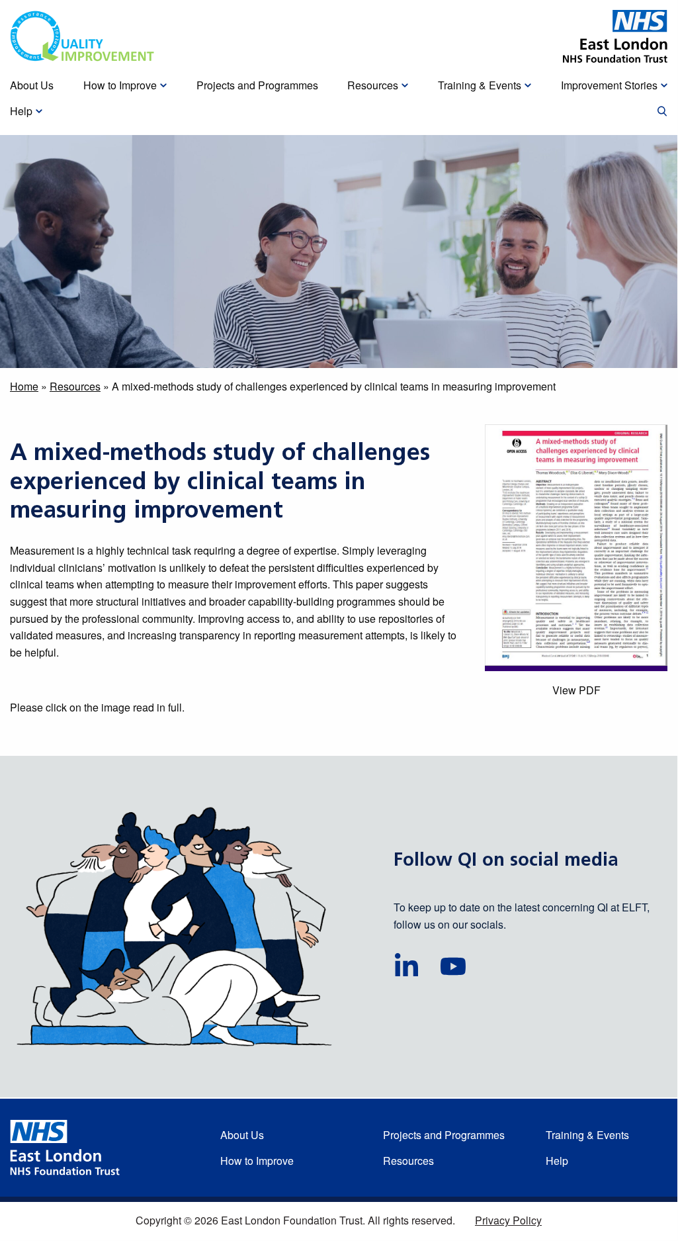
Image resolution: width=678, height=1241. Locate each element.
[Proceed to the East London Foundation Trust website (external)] (615, 36)
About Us (242, 1134)
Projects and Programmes (444, 1134)
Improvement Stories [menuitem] (609, 85)
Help (557, 1160)
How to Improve (257, 1160)
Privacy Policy (508, 1220)
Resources (75, 386)
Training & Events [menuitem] (479, 85)
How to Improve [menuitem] (120, 85)
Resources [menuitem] (372, 85)
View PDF (576, 690)
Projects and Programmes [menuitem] (257, 85)
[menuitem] (662, 112)
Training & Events (587, 1134)
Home (24, 386)
